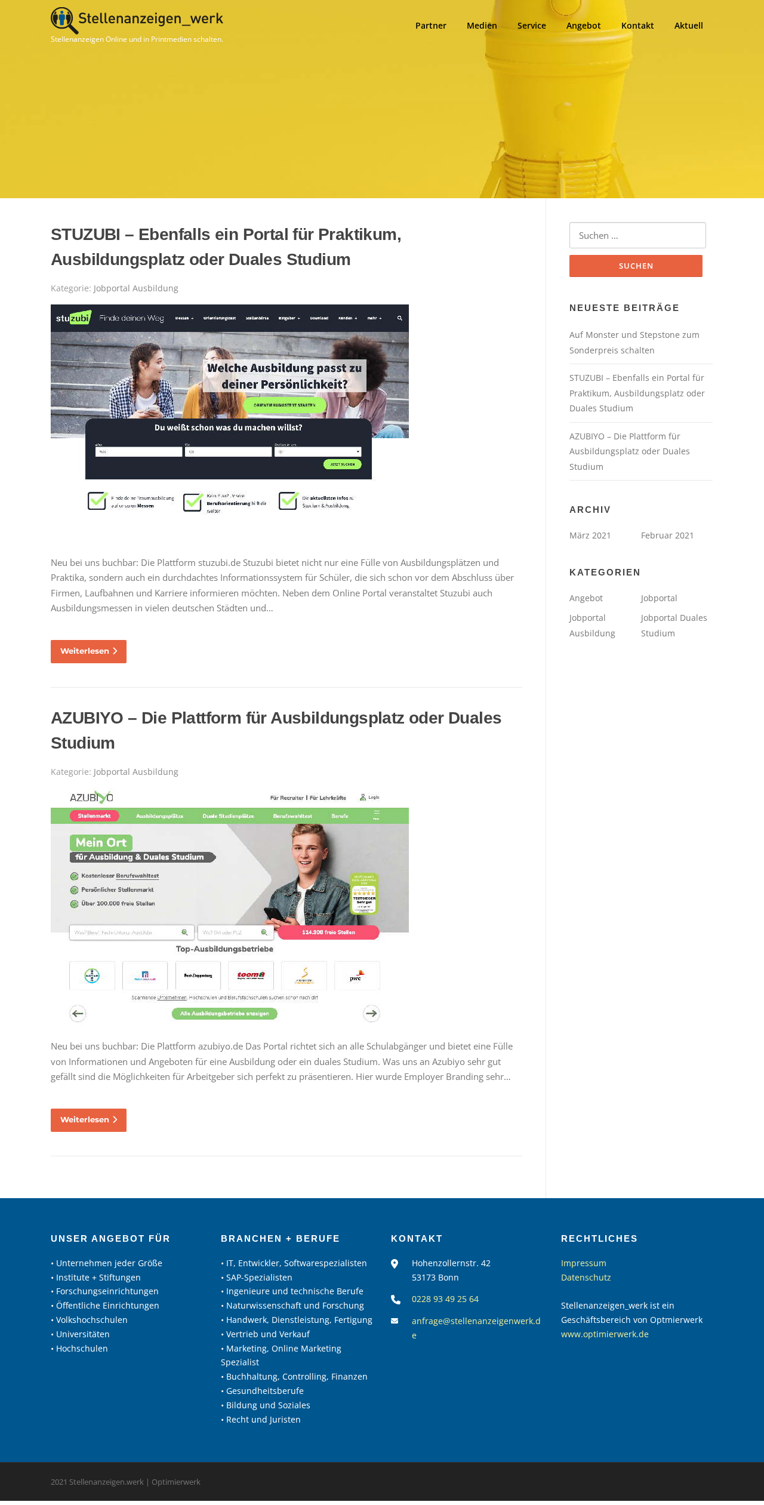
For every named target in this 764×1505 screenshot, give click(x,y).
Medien (482, 25)
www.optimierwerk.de (605, 1334)
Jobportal (659, 598)
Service (531, 25)
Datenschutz (586, 1277)
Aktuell (688, 25)
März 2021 (590, 535)
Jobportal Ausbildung (136, 288)
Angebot (583, 25)
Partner (430, 25)
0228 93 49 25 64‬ (445, 1298)
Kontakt (637, 25)
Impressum (583, 1263)
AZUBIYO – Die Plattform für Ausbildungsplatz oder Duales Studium (629, 451)
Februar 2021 (667, 535)
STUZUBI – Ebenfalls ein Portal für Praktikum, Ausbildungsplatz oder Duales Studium (637, 393)
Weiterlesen (84, 650)
